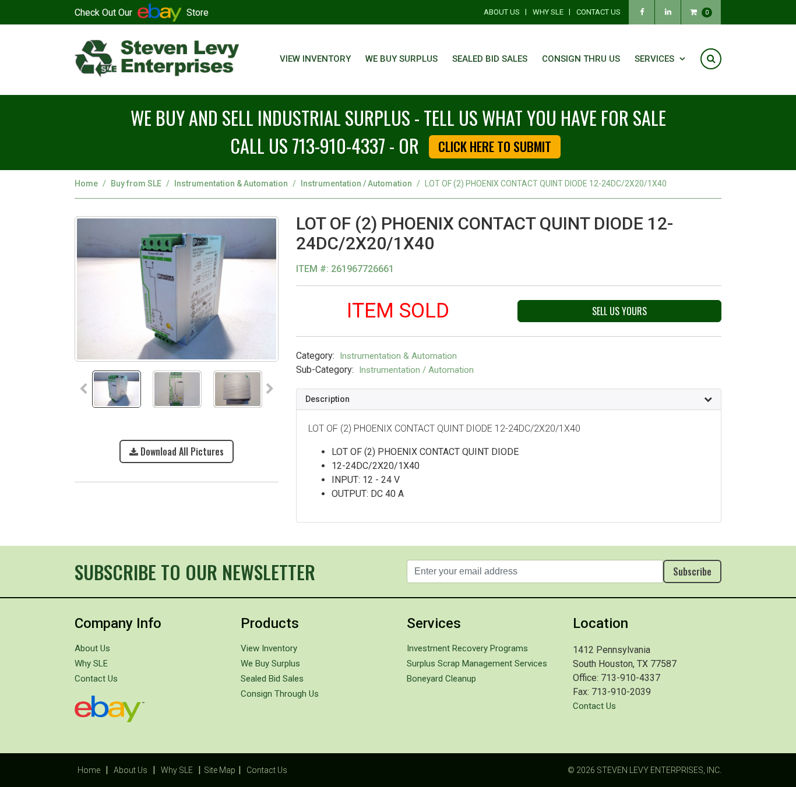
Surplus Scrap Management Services (477, 663)
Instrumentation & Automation (231, 183)
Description (327, 399)
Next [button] (270, 389)
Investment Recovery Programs (467, 648)
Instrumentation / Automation (356, 183)
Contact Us (598, 12)
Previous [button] (83, 389)
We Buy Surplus (401, 59)
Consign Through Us (280, 694)
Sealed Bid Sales (489, 59)
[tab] (509, 399)
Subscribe (692, 571)
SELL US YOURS (619, 311)
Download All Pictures (181, 451)
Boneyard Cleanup (441, 678)
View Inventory (315, 59)
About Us (502, 12)
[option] (176, 292)
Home (86, 183)
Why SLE (548, 12)
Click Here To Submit (494, 146)
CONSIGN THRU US (581, 59)
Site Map (219, 770)
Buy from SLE (136, 183)
